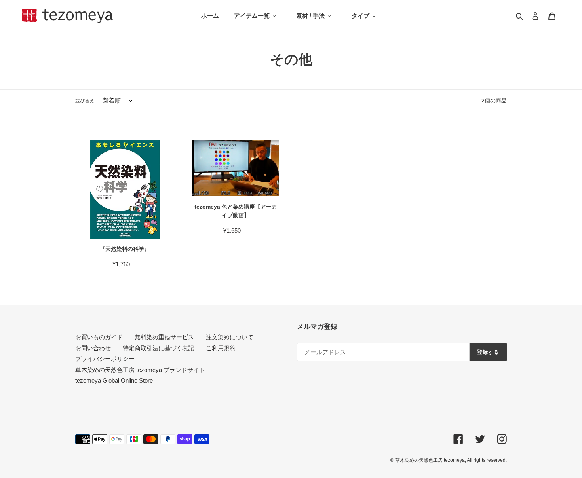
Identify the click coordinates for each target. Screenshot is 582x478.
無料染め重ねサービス (164, 337)
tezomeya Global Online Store (114, 380)
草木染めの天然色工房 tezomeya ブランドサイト (140, 369)
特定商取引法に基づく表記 (158, 348)
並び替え (84, 101)
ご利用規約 (221, 348)
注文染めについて (229, 337)
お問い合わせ (93, 348)
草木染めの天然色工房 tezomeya (67, 16)
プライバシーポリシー (105, 358)
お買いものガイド (99, 337)
